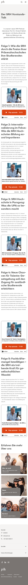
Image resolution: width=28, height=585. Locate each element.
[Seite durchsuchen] (21, 2)
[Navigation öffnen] (25, 2)
